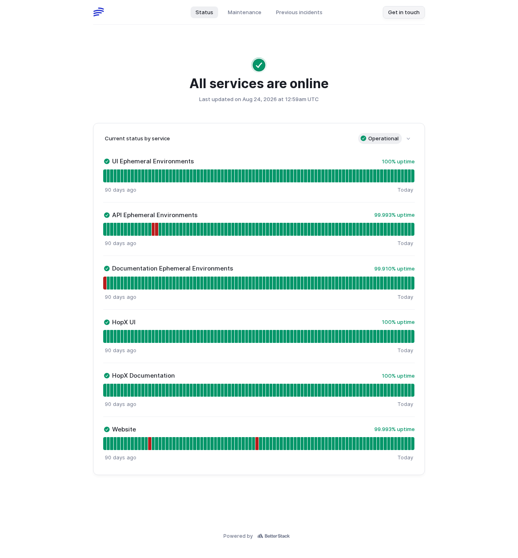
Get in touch (404, 12)
